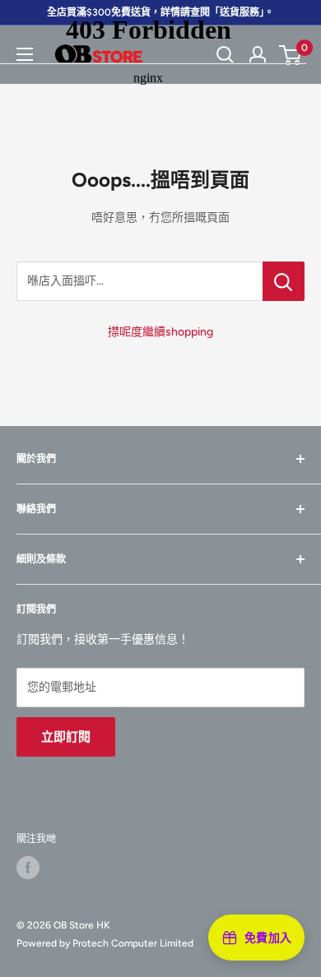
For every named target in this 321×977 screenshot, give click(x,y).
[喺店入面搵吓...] (284, 281)
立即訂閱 (66, 736)
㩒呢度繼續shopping (160, 332)
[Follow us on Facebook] (28, 867)
